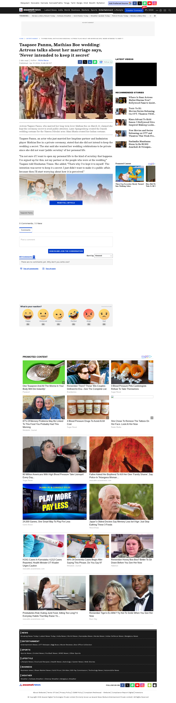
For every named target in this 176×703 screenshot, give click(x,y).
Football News (51, 653)
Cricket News (38, 653)
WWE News (63, 653)
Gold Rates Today (81, 16)
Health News (56, 662)
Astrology (67, 662)
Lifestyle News (27, 662)
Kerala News (99, 636)
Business (75, 10)
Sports (94, 10)
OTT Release (44, 645)
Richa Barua (43, 60)
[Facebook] (135, 3)
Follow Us (108, 62)
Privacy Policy (65, 692)
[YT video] (149, 3)
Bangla (79, 3)
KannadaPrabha (56, 3)
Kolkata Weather (64, 16)
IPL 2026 (149, 10)
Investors (139, 692)
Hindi (85, 3)
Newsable (35, 3)
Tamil (73, 3)
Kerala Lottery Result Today (43, 16)
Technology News (96, 670)
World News (72, 636)
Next (155, 15)
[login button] (161, 10)
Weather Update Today (100, 16)
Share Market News (43, 670)
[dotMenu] (157, 10)
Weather (24, 679)
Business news (27, 670)
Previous (150, 15)
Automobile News (111, 670)
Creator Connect (134, 10)
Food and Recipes (42, 662)
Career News (77, 662)
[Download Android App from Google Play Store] (149, 685)
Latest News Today (47, 636)
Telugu (67, 3)
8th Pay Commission (78, 670)
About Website (39, 692)
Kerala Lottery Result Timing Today (144, 16)
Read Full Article (66, 203)
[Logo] (31, 10)
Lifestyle (118, 10)
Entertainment (106, 10)
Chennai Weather (52, 679)
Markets (85, 10)
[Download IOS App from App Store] (154, 685)
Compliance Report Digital (123, 692)
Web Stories (90, 662)
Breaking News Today (29, 636)
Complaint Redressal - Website (97, 692)
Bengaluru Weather (68, 679)
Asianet (30, 684)
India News (61, 636)
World (67, 10)
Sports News (26, 653)
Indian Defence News (114, 636)
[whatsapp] (144, 3)
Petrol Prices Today (120, 16)
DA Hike (65, 670)
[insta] (154, 3)
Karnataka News (85, 636)
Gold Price (56, 670)
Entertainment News (29, 645)
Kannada (44, 3)
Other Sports (75, 653)
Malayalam (25, 3)
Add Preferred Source (118, 3)
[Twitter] (140, 3)
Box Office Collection (83, 645)
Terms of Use (52, 692)
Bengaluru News (131, 636)
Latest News (51, 10)
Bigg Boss (55, 645)
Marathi (92, 3)
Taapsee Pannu (26, 213)
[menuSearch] (170, 10)
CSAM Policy (77, 692)
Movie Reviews (66, 645)
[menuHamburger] (165, 10)
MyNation (101, 3)
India (60, 10)
